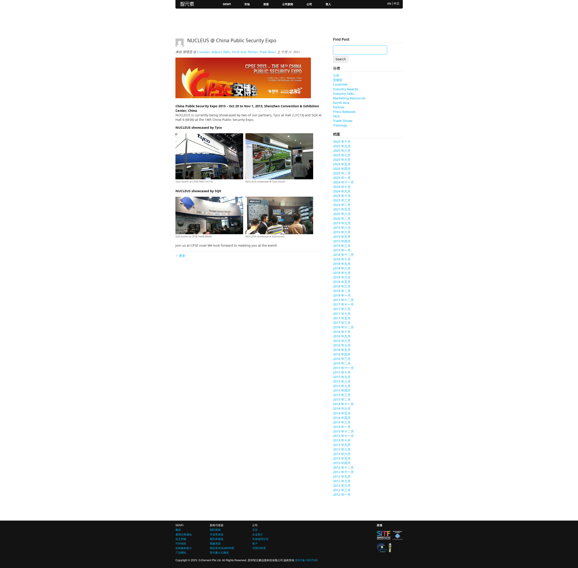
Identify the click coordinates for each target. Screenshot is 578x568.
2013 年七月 (342, 449)
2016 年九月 (342, 336)
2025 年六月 (342, 159)
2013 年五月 (342, 458)
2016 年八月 (342, 341)
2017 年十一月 (343, 304)
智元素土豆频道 (219, 552)
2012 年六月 (342, 485)
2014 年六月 (342, 408)
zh (397, 3)
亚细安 (338, 80)
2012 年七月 (342, 481)
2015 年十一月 (343, 368)
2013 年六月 (342, 454)
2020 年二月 (342, 218)
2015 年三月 (342, 395)
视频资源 (215, 543)
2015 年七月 (342, 386)
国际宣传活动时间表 (222, 548)
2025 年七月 (342, 155)
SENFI (227, 4)
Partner (253, 52)
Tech (336, 116)
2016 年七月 (342, 345)
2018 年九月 (342, 264)
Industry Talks (220, 52)
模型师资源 (216, 539)
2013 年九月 (342, 445)
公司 (309, 4)
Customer (203, 52)
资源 (266, 4)
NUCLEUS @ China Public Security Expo (231, 40)
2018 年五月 (342, 282)
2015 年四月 (342, 390)
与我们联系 (259, 548)
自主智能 (180, 539)
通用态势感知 (183, 534)
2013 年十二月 (343, 431)
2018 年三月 (342, 286)
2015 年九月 (342, 377)
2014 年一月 (342, 427)
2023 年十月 (342, 196)
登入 (328, 4)
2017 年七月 (342, 313)
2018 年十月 (342, 259)
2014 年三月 (342, 422)
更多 (182, 255)
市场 (247, 4)
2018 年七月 (342, 273)
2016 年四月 (342, 354)
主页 (255, 529)
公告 (336, 75)
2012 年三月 (342, 490)
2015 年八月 (342, 381)
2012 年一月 (342, 494)
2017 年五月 (342, 318)
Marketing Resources (349, 98)
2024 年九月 (342, 191)
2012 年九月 (342, 476)
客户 (255, 543)
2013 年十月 (342, 440)
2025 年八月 (342, 150)
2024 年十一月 (343, 182)
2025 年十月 (342, 141)
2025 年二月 (342, 173)
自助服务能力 (183, 548)
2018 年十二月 (343, 254)
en (389, 3)
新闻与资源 (216, 525)
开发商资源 (216, 534)
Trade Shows (267, 52)
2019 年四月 (342, 241)
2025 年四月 (342, 168)
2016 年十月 (342, 332)
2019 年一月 (342, 250)
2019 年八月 (342, 227)
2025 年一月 (342, 177)
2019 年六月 (342, 232)
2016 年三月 (342, 359)
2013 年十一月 (343, 436)
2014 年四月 (342, 418)
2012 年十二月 (343, 467)
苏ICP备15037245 (306, 560)
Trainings (340, 125)
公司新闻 (287, 4)
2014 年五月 (342, 413)
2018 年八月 (342, 268)
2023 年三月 (342, 200)
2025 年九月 (342, 146)
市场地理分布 (260, 539)
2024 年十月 (342, 187)
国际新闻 (215, 529)
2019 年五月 (342, 236)
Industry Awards (345, 89)
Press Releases (344, 112)
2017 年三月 (342, 322)
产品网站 (180, 552)
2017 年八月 (342, 309)
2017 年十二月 (343, 300)
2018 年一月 (342, 295)
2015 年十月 (342, 372)
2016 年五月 (342, 350)
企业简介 (257, 534)
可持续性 (180, 543)
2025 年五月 (342, 164)
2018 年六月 (342, 277)
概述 (178, 529)
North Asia (239, 52)
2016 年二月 (342, 363)
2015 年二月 (342, 399)
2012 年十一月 (343, 472)
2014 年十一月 (343, 404)
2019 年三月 (342, 245)
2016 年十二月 (343, 327)
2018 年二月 (342, 291)
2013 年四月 (342, 463)
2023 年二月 (342, 205)
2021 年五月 (342, 209)
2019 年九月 (342, 223)
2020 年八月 (342, 214)
